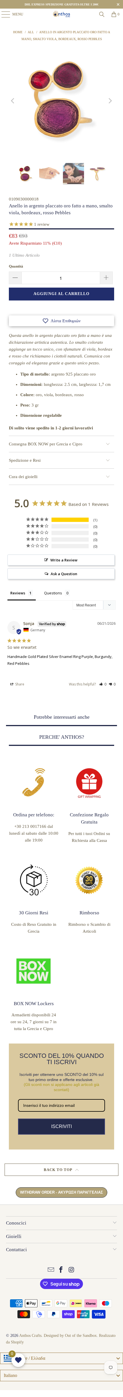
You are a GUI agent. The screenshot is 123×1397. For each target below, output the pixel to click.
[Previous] (13, 100)
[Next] (109, 100)
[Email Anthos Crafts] (51, 1270)
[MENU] (3, 14)
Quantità (16, 266)
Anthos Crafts (30, 1335)
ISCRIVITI (61, 1126)
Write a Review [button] (64, 560)
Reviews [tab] (17, 593)
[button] (61, 320)
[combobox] (61, 1358)
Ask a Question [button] (64, 573)
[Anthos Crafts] (61, 14)
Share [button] (19, 684)
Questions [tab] (53, 593)
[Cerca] (101, 14)
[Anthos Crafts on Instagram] (71, 1270)
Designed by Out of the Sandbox (70, 1335)
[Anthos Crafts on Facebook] (61, 1270)
